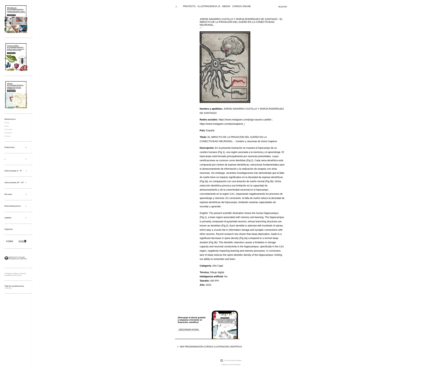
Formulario (8, 129)
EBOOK (226, 6)
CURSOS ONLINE (241, 6)
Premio (7, 123)
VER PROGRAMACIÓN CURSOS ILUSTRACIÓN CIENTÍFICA (211, 346)
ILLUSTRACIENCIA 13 (209, 6)
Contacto (7, 136)
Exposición (8, 133)
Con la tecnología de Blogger (233, 360)
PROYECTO (189, 6)
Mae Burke (237, 364)
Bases (6, 126)
